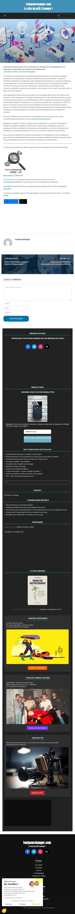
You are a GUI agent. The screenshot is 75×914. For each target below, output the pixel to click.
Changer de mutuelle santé (13, 532)
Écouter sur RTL (37, 793)
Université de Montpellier (26, 72)
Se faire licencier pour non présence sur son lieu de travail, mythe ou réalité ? (32, 457)
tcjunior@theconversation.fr (12, 182)
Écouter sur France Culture (37, 728)
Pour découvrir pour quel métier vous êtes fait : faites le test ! (27, 459)
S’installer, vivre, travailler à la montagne (19, 464)
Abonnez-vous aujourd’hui (41, 119)
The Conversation (32, 193)
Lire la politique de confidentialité (13, 898)
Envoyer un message (11, 495)
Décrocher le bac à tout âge (15, 466)
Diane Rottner (8, 175)
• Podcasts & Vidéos (38, 876)
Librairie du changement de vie (50, 609)
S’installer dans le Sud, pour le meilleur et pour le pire (29, 507)
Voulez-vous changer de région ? (17, 469)
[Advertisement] (36, 218)
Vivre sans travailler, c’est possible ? (18, 462)
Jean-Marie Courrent (10, 72)
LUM (24, 147)
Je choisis (22, 904)
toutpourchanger (22, 239)
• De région (38, 868)
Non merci (9, 904)
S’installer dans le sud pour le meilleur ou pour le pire (24, 454)
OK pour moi (36, 904)
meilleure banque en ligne (25, 527)
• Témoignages (38, 873)
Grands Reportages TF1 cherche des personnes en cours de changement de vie (43, 510)
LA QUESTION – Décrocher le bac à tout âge (29, 514)
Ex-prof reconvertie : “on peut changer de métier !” (23, 471)
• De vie (38, 870)
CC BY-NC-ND (18, 175)
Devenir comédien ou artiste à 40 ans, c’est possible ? (24, 474)
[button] (4, 910)
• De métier (38, 865)
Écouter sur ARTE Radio (37, 668)
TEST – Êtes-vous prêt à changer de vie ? (20, 476)
